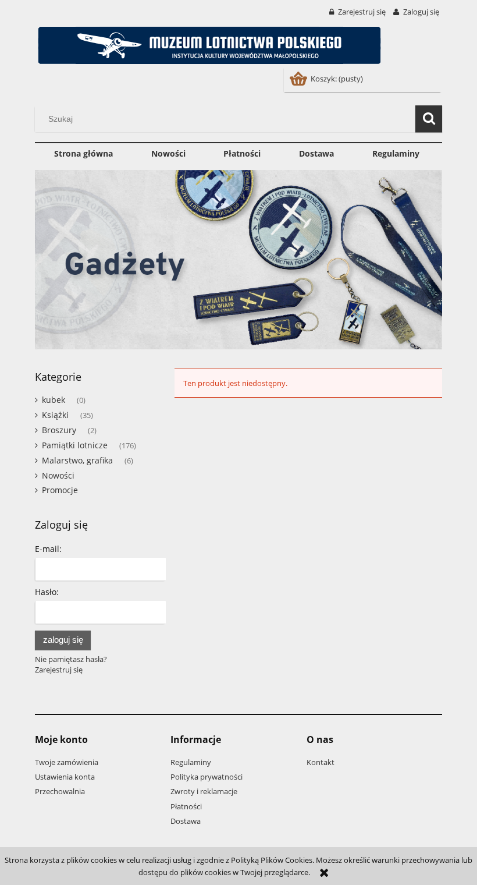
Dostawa (185, 821)
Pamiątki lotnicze (75, 445)
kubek (53, 399)
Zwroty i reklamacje (203, 791)
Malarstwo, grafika (77, 460)
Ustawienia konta (65, 776)
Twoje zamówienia (66, 762)
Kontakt (320, 762)
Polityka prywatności (206, 776)
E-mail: (48, 548)
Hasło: (47, 591)
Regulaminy (190, 762)
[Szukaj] (428, 118)
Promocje (60, 489)
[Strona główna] (209, 43)
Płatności (186, 806)
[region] (238, 259)
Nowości (58, 475)
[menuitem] (83, 153)
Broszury (59, 430)
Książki (55, 414)
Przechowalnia (60, 791)
